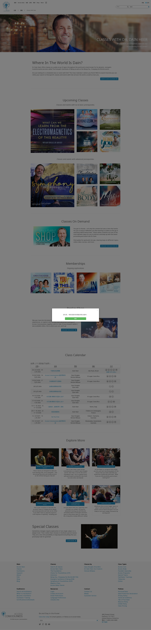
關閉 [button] (75, 318)
